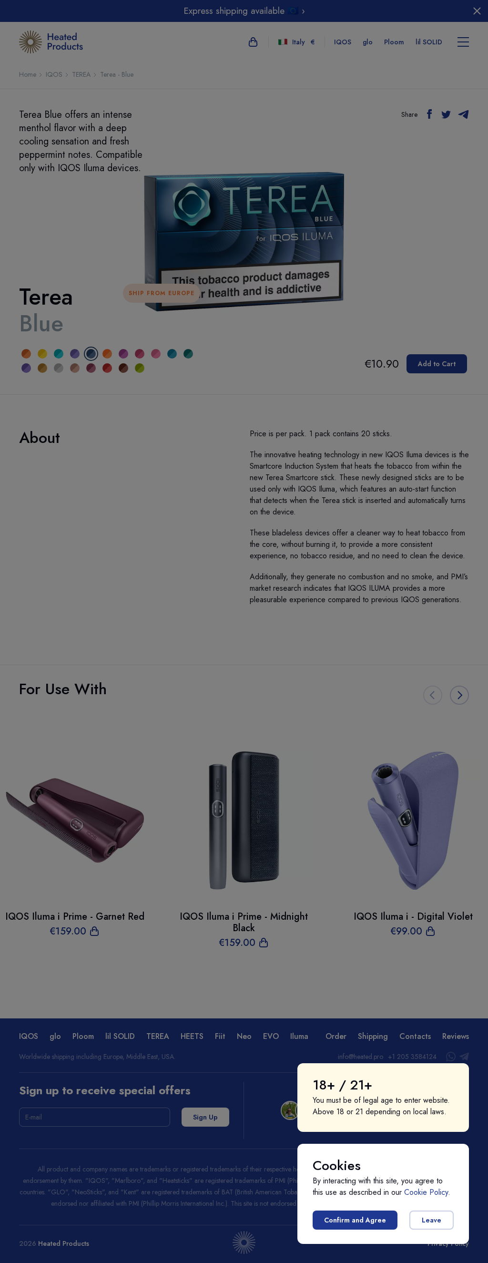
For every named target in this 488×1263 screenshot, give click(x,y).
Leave (431, 1220)
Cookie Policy (426, 1192)
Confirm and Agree (355, 1220)
